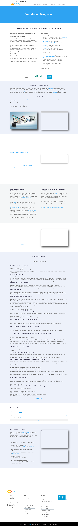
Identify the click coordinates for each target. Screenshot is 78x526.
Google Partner (25, 91)
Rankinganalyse (46, 41)
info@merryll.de (12, 505)
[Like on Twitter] (18, 417)
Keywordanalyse (46, 48)
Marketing (55, 92)
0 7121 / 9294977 (14, 1)
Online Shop (45, 55)
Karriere (59, 4)
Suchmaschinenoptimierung (50, 56)
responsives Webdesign (26, 197)
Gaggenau (51, 88)
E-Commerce (50, 55)
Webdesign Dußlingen (45, 508)
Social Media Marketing (53, 42)
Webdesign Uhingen (45, 516)
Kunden (16, 94)
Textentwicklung (46, 42)
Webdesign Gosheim (45, 512)
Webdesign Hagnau (45, 514)
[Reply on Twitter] (14, 417)
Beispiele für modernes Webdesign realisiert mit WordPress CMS (53, 207)
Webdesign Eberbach (45, 510)
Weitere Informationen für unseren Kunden (19, 152)
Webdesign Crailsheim (45, 506)
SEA (43, 57)
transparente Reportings (16, 459)
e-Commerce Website (29, 500)
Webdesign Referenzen (52, 4)
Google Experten (25, 432)
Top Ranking (25, 55)
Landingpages (45, 4)
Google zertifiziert (23, 446)
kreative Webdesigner (16, 453)
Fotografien (45, 45)
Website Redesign (28, 507)
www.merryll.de (11, 507)
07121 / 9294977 (15, 502)
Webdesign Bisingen (45, 504)
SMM (59, 42)
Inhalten (14, 202)
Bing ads (32, 446)
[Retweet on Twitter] (16, 417)
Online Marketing (28, 509)
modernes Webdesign (29, 46)
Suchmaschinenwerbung (49, 57)
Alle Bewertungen (39, 398)
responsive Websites (32, 210)
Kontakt (63, 4)
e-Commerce (39, 4)
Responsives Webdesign (15, 207)
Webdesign (34, 4)
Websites (33, 230)
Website (22, 244)
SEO (43, 56)
